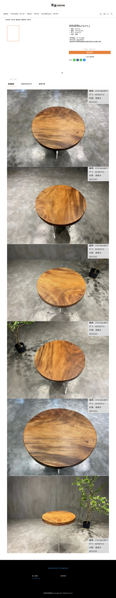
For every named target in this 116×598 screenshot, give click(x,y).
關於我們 (55, 14)
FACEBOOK (36, 578)
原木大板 (22, 14)
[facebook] (77, 60)
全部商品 (8, 19)
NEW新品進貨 (14, 14)
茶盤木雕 (29, 14)
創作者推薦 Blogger (46, 14)
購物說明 (65, 568)
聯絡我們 (90, 52)
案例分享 (36, 14)
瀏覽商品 (5, 14)
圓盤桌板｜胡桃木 (26, 19)
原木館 (13, 19)
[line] (74, 60)
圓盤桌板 (18, 19)
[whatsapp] (81, 60)
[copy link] (84, 60)
